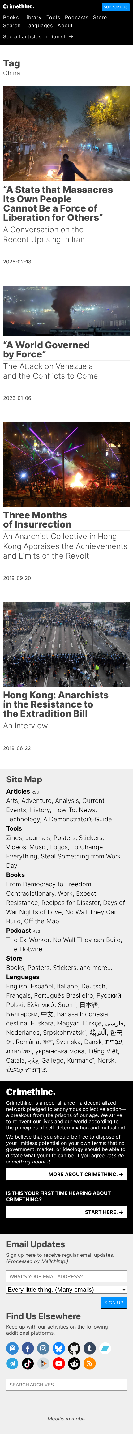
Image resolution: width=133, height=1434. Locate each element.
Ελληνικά (40, 1004)
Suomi (67, 1004)
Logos (59, 847)
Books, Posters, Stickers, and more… (59, 967)
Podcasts (76, 17)
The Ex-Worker (27, 940)
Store (100, 17)
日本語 (88, 1004)
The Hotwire (24, 949)
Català (15, 1060)
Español (42, 986)
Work (65, 893)
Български (22, 1014)
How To (64, 810)
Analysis (67, 800)
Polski (15, 1004)
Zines (14, 837)
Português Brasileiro (63, 995)
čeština (16, 1023)
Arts (12, 800)
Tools (53, 17)
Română (27, 1042)
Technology (23, 819)
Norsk (105, 1060)
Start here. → (104, 1212)
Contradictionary (30, 893)
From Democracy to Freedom (48, 884)
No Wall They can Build (87, 940)
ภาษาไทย (19, 1051)
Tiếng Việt (103, 1051)
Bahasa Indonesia (82, 1014)
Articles (18, 791)
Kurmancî (80, 1060)
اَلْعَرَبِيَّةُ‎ (98, 1032)
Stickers (90, 837)
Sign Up (113, 1302)
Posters (64, 837)
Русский (109, 995)
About (65, 25)
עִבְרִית (113, 1042)
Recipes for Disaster (70, 902)
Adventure (36, 800)
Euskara (42, 1023)
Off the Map (41, 921)
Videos (16, 847)
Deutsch (93, 986)
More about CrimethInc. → (86, 1174)
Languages (39, 25)
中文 (47, 1014)
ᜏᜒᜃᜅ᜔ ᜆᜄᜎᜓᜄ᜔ (26, 1069)
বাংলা (48, 1042)
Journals (37, 837)
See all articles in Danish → (38, 36)
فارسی (114, 1023)
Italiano (67, 986)
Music (38, 847)
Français (18, 995)
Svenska (68, 1042)
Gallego (52, 1060)
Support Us (116, 7)
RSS (35, 792)
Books (11, 17)
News (87, 810)
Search (12, 25)
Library (33, 17)
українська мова (59, 1051)
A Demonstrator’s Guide (77, 819)
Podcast (18, 930)
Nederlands (23, 1032)
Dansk (93, 1042)
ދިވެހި (33, 1060)
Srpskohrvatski (64, 1032)
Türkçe (92, 1023)
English (16, 986)
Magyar (67, 1023)
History (39, 810)
